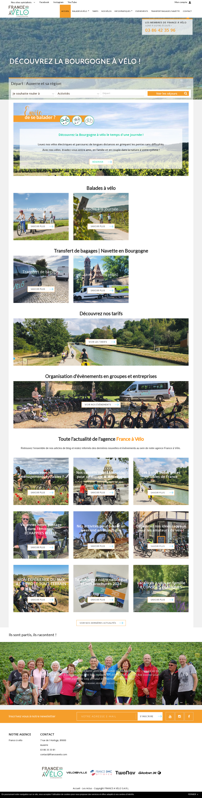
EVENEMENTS (142, 11)
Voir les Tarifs (98, 342)
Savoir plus (38, 226)
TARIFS (95, 11)
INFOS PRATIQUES (122, 11)
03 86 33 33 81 (47, 749)
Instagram (58, 2)
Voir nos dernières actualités (98, 622)
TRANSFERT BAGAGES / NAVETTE (165, 11)
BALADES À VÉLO (79, 11)
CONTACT (187, 11)
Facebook (44, 2)
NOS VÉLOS (106, 11)
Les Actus (87, 788)
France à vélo (15, 740)
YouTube (72, 2)
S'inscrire (146, 716)
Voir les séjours (166, 93)
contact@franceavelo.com (53, 754)
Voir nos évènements (98, 404)
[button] (15, 673)
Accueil (76, 788)
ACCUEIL (65, 11)
